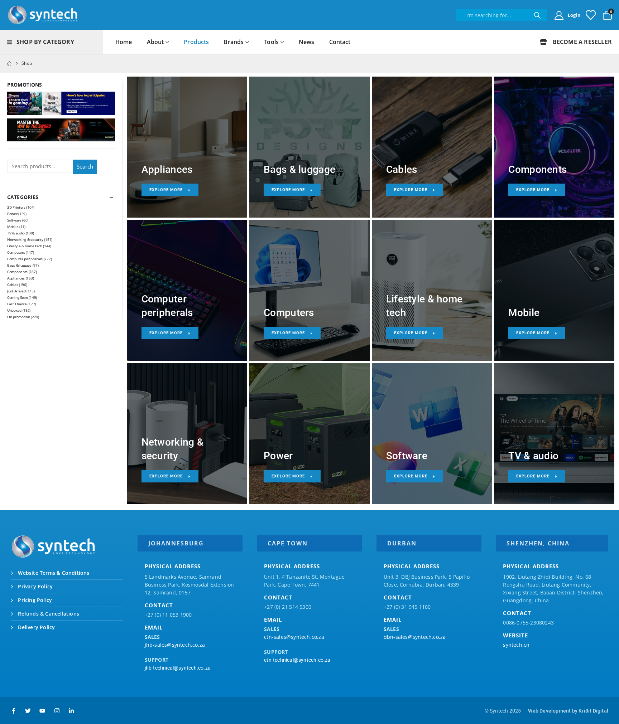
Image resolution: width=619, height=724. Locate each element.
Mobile (12, 226)
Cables (12, 284)
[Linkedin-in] (71, 711)
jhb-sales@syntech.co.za (175, 644)
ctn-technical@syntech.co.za (297, 660)
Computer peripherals (25, 258)
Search (85, 166)
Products (196, 42)
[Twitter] (28, 711)
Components (17, 271)
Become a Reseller (581, 42)
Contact (340, 42)
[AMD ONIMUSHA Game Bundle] (61, 129)
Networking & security (25, 239)
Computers (16, 252)
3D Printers (16, 207)
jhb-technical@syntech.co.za (178, 668)
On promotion (18, 316)
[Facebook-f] (13, 711)
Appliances (16, 278)
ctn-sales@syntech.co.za (294, 636)
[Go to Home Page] (9, 63)
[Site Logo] (43, 15)
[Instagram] (57, 711)
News (307, 42)
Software (14, 220)
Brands (234, 42)
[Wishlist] (591, 15)
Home (123, 42)
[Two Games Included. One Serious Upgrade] (61, 102)
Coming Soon (17, 297)
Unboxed (14, 310)
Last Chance (17, 303)
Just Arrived (16, 290)
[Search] (537, 15)
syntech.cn (516, 644)
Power (12, 213)
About (155, 42)
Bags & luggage (19, 265)
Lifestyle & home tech (24, 245)
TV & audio (16, 232)
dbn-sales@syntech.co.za (415, 636)
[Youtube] (42, 711)
